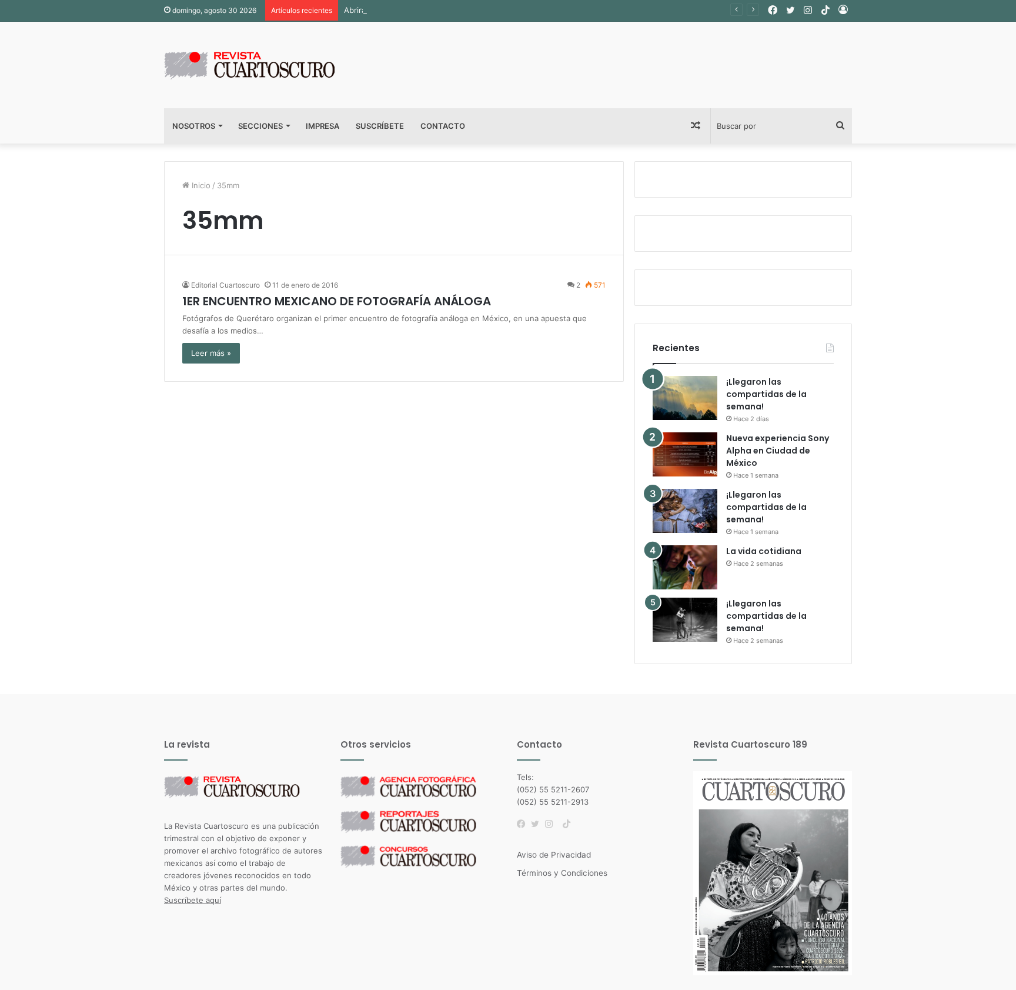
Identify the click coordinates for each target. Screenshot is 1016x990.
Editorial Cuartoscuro (225, 285)
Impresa (322, 126)
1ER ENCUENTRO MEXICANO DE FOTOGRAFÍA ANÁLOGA (336, 301)
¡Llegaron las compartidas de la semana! (766, 394)
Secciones (260, 126)
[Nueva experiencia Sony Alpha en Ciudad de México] (685, 454)
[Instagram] (552, 824)
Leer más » (211, 353)
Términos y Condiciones (562, 873)
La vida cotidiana (763, 551)
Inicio (199, 185)
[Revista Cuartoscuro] (264, 65)
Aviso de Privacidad (554, 854)
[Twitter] (538, 824)
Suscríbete (380, 126)
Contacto (442, 126)
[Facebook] (524, 824)
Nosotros (193, 126)
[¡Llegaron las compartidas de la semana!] (685, 398)
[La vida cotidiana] (685, 567)
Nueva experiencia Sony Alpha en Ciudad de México (777, 450)
